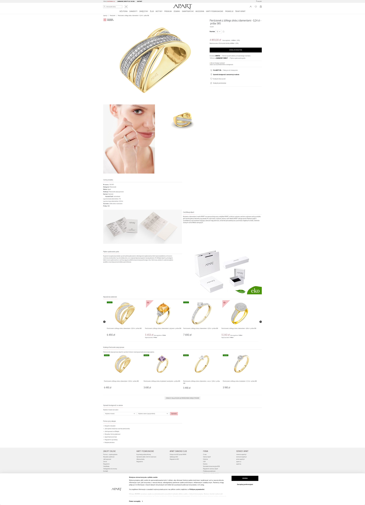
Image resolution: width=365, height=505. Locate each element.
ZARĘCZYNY (143, 11)
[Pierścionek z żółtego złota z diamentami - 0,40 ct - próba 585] (240, 313)
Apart (109, 189)
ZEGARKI (177, 11)
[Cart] (261, 7)
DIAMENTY (133, 11)
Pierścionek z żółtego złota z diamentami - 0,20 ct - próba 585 (124, 328)
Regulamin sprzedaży (111, 439)
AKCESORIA (200, 11)
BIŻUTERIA (123, 11)
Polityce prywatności (197, 489)
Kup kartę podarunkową (143, 454)
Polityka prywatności (209, 471)
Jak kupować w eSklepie (111, 431)
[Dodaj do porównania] (211, 83)
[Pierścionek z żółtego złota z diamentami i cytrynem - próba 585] (163, 313)
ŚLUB (152, 11)
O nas (205, 454)
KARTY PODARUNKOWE (214, 11)
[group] (125, 321)
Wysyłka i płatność (108, 457)
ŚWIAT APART (240, 11)
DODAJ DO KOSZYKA (235, 50)
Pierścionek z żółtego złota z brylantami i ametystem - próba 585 (162, 381)
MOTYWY (159, 11)
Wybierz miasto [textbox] (110, 413)
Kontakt (105, 471)
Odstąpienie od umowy (110, 468)
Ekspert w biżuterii (109, 426)
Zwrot (105, 461)
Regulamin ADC (174, 459)
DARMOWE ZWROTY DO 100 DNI (125, 1)
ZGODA (245, 478)
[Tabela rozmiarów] (224, 32)
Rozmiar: (212, 31)
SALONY (259, 1)
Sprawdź (174, 413)
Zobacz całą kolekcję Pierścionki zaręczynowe (182, 398)
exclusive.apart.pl (241, 457)
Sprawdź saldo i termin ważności (146, 457)
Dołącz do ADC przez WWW (178, 454)
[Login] (251, 6)
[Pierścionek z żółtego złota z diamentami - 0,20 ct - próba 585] (125, 313)
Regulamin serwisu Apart (210, 468)
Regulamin (106, 464)
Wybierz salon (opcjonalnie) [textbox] (146, 413)
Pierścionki (112, 15)
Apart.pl (105, 15)
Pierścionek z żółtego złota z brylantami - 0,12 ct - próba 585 (240, 381)
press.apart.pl (240, 459)
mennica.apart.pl (241, 454)
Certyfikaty (106, 466)
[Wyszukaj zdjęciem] (126, 6)
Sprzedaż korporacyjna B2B (211, 466)
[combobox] (218, 31)
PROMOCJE (229, 11)
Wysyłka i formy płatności (112, 434)
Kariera (205, 464)
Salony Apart (207, 457)
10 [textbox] (217, 31)
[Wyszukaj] (105, 6)
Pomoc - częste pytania (110, 454)
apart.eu (238, 464)
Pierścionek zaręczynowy (110, 352)
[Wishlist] (256, 6)
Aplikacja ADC (174, 457)
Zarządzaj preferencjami (245, 484)
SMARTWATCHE (188, 11)
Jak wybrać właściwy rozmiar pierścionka (117, 428)
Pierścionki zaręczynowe (116, 191)
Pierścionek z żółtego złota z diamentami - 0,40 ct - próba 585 (238, 328)
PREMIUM (168, 11)
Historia (205, 459)
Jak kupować (107, 459)
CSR (204, 461)
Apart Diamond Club (110, 437)
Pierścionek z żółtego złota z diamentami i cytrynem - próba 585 (163, 328)
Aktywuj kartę (140, 459)
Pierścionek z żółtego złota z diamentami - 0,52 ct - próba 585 (200, 328)
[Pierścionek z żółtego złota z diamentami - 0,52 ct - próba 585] (201, 313)
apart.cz (238, 461)
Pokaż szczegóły (134, 501)
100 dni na (219, 58)
